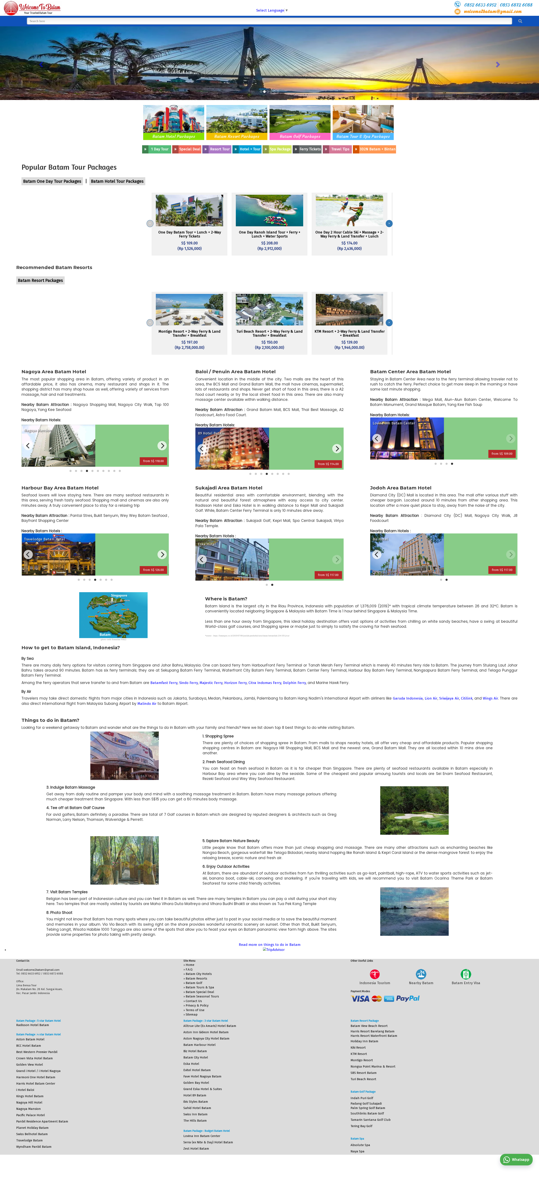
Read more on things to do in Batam (269, 944)
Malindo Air (146, 703)
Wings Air (490, 698)
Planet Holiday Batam (32, 1128)
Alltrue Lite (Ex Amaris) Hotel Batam (209, 1026)
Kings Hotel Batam (30, 1096)
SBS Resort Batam (364, 1073)
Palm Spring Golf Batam (368, 1108)
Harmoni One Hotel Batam (35, 1077)
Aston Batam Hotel (30, 1039)
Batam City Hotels (199, 974)
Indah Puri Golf (362, 1098)
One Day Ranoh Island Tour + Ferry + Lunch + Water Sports (269, 234)
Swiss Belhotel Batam (32, 1134)
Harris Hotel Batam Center (35, 1083)
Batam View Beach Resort (369, 1026)
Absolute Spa (360, 1145)
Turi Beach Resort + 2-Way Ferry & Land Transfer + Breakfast (269, 333)
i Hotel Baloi (25, 1090)
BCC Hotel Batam (28, 1046)
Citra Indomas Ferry (264, 683)
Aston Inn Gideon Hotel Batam (206, 1032)
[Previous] (28, 445)
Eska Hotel (191, 1064)
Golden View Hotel (29, 1064)
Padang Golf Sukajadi (366, 1103)
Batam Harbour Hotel (199, 1045)
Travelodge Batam (29, 1140)
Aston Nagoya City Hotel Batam (206, 1038)
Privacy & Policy (197, 1005)
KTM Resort (359, 1054)
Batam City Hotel (195, 1057)
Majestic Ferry (211, 683)
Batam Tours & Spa (200, 987)
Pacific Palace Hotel (30, 1115)
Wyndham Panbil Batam (34, 1147)
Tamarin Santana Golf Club (371, 1120)
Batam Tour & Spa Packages (363, 136)
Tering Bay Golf (361, 1126)
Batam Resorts (196, 978)
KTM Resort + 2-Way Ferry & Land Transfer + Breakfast (350, 333)
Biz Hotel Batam (195, 1051)
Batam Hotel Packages (173, 136)
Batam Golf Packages (300, 136)
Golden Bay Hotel (196, 1083)
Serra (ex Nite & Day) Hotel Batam (208, 1142)
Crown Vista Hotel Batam (34, 1058)
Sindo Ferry (188, 683)
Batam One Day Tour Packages (52, 181)
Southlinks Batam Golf (367, 1113)
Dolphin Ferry (294, 683)
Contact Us (194, 1001)
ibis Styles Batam (195, 1102)
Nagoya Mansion (28, 1109)
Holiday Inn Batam (364, 1041)
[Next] (162, 445)
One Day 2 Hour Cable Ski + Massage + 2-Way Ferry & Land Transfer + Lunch (349, 234)
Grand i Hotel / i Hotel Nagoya (38, 1071)
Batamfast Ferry (163, 683)
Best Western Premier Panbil (36, 1052)
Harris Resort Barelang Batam (373, 1031)
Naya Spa (357, 1151)
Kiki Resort (358, 1047)
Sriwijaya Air (449, 698)
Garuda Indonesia (408, 698)
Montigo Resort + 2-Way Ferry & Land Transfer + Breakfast (189, 333)
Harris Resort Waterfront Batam (374, 1036)
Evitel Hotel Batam (197, 1070)
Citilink (466, 698)
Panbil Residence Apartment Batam (42, 1121)
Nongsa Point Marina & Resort (373, 1066)
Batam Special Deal (200, 992)
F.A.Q (189, 969)
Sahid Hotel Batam (197, 1108)
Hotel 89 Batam (194, 1095)
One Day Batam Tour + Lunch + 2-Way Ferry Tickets (189, 234)
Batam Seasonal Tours (202, 996)
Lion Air (431, 698)
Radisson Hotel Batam (32, 1025)
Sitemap (191, 1014)
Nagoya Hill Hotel (29, 1102)
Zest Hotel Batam (196, 1148)
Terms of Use (195, 1010)
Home (190, 965)
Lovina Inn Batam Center (201, 1136)
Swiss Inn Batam (195, 1114)
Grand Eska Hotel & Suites (202, 1089)
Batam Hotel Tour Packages (117, 181)
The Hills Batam (195, 1120)
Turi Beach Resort (363, 1079)
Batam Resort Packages (236, 136)
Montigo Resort (362, 1060)
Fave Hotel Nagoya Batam (202, 1076)
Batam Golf (194, 983)
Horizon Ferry (235, 683)
